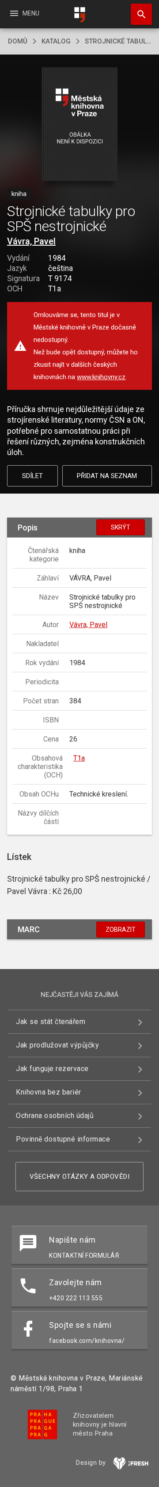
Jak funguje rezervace (52, 1068)
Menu (24, 13)
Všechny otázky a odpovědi (80, 1177)
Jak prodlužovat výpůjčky (57, 1045)
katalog (56, 41)
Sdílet (32, 476)
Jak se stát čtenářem (50, 1021)
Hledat (138, 14)
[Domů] (79, 15)
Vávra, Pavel (31, 241)
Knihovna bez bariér (48, 1092)
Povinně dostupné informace (63, 1139)
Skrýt (120, 527)
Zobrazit (121, 929)
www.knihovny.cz (101, 377)
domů (17, 41)
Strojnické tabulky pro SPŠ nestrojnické (118, 41)
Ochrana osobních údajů (55, 1115)
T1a (79, 758)
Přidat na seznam (107, 476)
